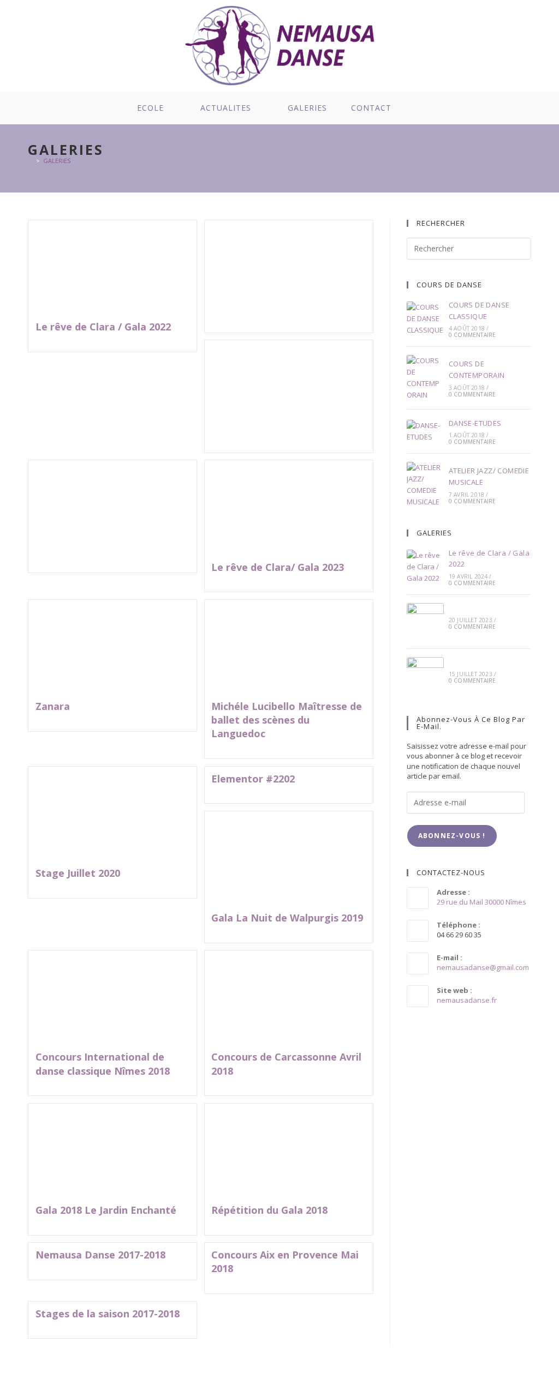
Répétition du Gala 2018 (269, 1210)
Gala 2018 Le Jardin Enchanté (105, 1210)
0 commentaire (472, 335)
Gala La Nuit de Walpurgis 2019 (287, 917)
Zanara (52, 706)
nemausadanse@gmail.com (483, 967)
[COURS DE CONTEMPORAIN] (425, 377)
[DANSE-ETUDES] (425, 431)
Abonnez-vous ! (452, 835)
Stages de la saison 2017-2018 (107, 1313)
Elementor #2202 (253, 778)
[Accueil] (30, 160)
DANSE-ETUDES (475, 423)
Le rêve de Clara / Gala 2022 (103, 326)
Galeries (56, 160)
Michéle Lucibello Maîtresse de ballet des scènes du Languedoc (286, 720)
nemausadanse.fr (467, 1000)
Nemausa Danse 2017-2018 (100, 1254)
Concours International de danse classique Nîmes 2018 (102, 1063)
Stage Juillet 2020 (77, 873)
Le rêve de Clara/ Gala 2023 (277, 567)
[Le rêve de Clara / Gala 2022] (425, 566)
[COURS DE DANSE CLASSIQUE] (425, 318)
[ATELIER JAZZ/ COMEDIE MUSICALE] (425, 484)
